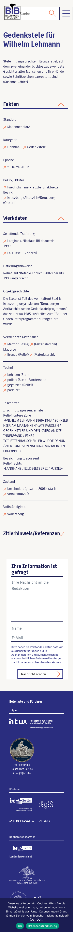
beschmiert (15, 488)
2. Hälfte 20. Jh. (18, 167)
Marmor (13, 344)
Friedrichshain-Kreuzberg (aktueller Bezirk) (31, 189)
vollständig (15, 513)
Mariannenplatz (18, 126)
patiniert (13, 389)
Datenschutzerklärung (42, 926)
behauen (13, 374)
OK (20, 926)
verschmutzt (16, 493)
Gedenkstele (36, 146)
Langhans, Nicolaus (21, 240)
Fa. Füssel (14, 252)
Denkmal (13, 146)
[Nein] (68, 915)
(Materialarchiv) (45, 344)
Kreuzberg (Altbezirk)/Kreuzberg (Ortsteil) (29, 200)
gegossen (14, 384)
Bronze (12, 354)
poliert (12, 379)
